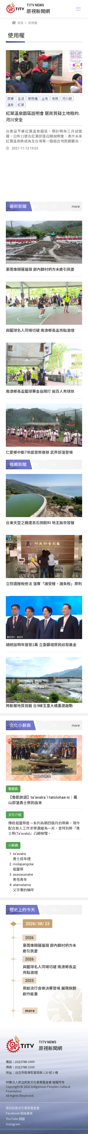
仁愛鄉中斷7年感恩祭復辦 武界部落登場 (39, 452)
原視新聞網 (38, 11)
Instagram (13, 1124)
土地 (45, 98)
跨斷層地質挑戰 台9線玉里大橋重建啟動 (39, 705)
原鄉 (10, 98)
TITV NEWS (35, 5)
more (30, 1010)
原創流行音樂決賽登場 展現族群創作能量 (49, 991)
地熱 (55, 98)
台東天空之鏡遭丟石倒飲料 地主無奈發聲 (40, 522)
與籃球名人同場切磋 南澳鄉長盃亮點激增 (40, 330)
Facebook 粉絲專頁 (19, 1113)
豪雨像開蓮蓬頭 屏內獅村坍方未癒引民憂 (40, 269)
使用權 (33, 98)
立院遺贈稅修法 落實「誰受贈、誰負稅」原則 (44, 583)
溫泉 (10, 104)
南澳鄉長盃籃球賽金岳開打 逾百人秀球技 (40, 391)
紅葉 (21, 104)
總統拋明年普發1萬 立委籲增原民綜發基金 (41, 644)
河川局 (67, 98)
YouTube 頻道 (15, 1118)
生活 (21, 98)
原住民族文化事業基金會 (22, 1108)
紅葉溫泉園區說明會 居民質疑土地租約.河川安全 (43, 116)
